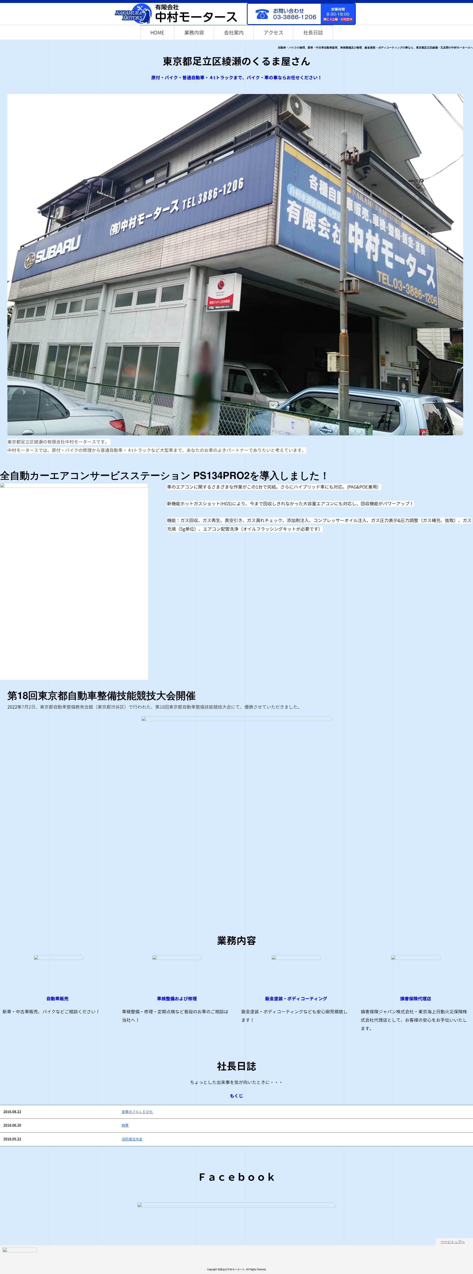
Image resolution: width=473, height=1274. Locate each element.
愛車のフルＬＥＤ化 (137, 1111)
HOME (157, 32)
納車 (125, 1125)
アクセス (273, 32)
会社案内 (234, 32)
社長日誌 (313, 32)
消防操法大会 (132, 1139)
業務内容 (194, 32)
